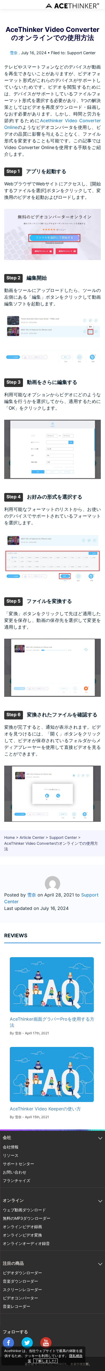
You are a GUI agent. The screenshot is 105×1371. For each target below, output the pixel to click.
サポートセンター (18, 1163)
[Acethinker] (73, 5)
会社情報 (10, 1147)
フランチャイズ (16, 1180)
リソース (10, 1155)
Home (9, 837)
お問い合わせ (14, 1172)
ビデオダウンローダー (22, 1272)
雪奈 (14, 52)
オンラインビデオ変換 (22, 1235)
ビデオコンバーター (20, 1298)
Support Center (63, 837)
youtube (46, 1342)
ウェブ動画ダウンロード (24, 1209)
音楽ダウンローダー (20, 1281)
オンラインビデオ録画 (22, 1226)
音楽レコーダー (16, 1306)
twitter (27, 1342)
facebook (8, 1342)
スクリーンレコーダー (22, 1289)
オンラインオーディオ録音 (26, 1243)
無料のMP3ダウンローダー (26, 1218)
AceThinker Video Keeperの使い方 (45, 1109)
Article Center (32, 837)
